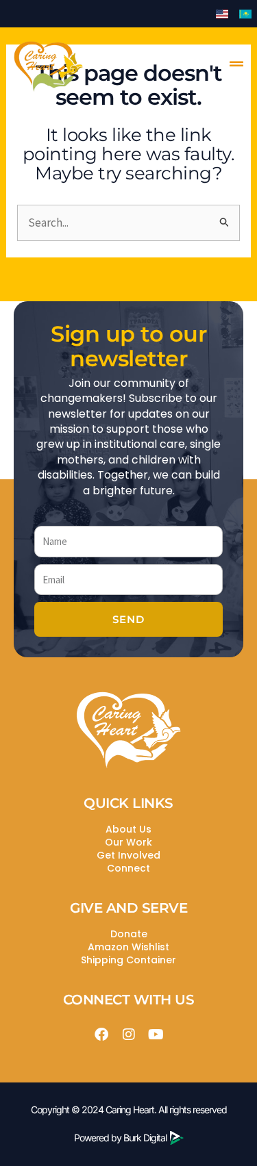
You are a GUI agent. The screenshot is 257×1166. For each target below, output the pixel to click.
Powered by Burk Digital (120, 1137)
